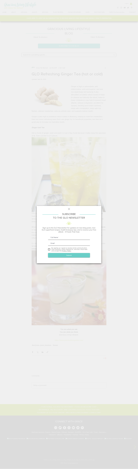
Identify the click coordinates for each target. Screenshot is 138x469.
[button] (69, 209)
